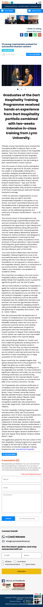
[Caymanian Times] (7, 2)
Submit (8, 518)
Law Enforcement (23, 6)
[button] (11, 19)
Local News (21, 561)
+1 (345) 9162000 (15, 536)
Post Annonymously (27, 518)
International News (12, 564)
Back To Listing (34, 29)
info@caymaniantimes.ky (18, 541)
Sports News (30, 564)
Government (34, 6)
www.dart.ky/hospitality (25, 449)
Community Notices (11, 6)
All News (8, 561)
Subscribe (21, 571)
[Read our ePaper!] (38, 604)
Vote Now (9, 11)
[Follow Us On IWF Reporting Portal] (21, 586)
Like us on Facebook (15, 580)
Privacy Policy (15, 601)
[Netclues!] (31, 604)
